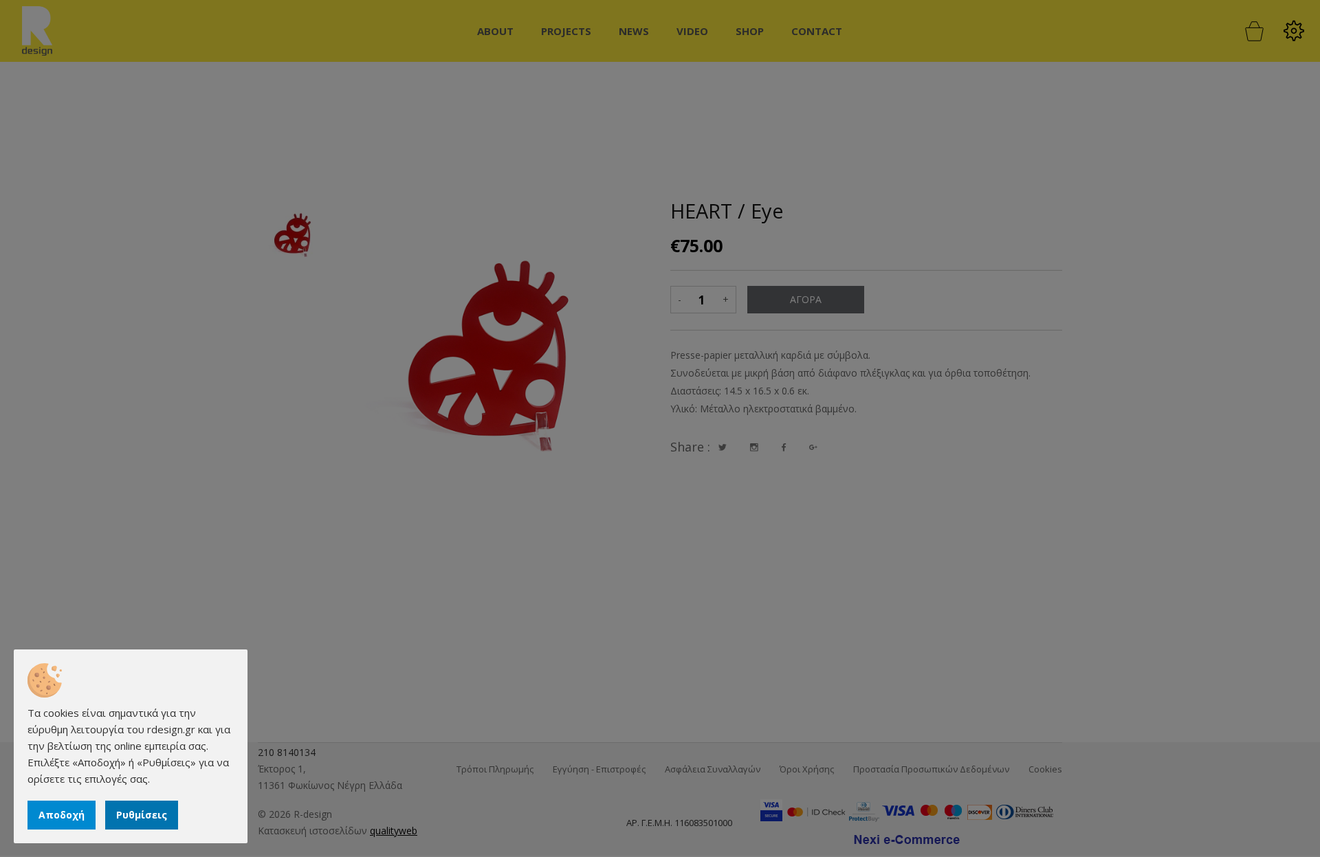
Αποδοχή (61, 814)
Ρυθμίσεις (141, 814)
